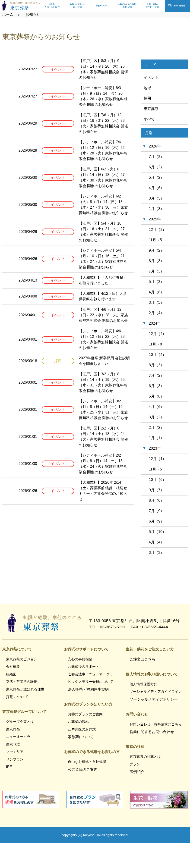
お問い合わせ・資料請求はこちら (156, 724)
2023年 (155, 448)
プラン (135, 764)
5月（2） (156, 177)
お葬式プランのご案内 (85, 714)
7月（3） (156, 271)
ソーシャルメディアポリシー (154, 699)
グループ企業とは (20, 722)
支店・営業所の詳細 (21, 681)
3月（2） (156, 417)
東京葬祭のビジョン (21, 659)
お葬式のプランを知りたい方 (77, 5)
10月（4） (157, 355)
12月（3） (157, 230)
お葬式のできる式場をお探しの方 (127, 5)
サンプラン (14, 759)
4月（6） (156, 188)
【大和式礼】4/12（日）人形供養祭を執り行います (103, 296)
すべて (149, 119)
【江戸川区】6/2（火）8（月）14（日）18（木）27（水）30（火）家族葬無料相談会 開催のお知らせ (103, 177)
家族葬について (102, 6)
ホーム (7, 14)
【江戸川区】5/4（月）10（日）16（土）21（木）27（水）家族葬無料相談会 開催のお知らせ (103, 231)
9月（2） (156, 250)
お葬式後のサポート (83, 666)
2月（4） (156, 313)
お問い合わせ (179, 6)
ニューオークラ (18, 737)
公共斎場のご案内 (83, 769)
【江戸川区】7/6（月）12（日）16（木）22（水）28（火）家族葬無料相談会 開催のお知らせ (103, 123)
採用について (17, 697)
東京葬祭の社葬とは (145, 756)
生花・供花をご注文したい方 (152, 5)
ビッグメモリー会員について (90, 681)
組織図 (11, 674)
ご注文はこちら (142, 659)
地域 (147, 88)
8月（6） (156, 500)
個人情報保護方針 (143, 684)
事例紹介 (137, 772)
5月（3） (156, 282)
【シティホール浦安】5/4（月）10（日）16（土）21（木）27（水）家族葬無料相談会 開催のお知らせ (103, 258)
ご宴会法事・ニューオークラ (90, 674)
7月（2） (156, 157)
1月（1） (156, 438)
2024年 (155, 323)
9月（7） (156, 490)
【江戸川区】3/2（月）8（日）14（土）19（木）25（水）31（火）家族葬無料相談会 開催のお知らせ (103, 382)
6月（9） (156, 521)
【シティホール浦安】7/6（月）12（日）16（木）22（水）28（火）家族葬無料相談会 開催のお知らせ (103, 150)
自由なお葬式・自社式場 (87, 762)
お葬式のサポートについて (52, 5)
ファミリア (14, 752)
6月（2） (156, 167)
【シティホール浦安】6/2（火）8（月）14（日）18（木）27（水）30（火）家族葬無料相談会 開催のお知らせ (103, 204)
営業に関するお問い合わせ (152, 732)
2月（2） (156, 427)
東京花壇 (13, 744)
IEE (9, 767)
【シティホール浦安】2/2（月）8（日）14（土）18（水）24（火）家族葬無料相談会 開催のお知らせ (103, 463)
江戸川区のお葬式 (82, 729)
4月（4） (156, 542)
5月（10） (157, 532)
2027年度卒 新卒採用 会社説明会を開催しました (104, 361)
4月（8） (156, 292)
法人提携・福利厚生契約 (88, 689)
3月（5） (156, 302)
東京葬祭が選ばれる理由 (25, 689)
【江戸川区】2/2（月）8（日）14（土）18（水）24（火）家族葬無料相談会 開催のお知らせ (103, 436)
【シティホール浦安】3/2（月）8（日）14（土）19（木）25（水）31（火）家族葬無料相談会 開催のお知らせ (103, 409)
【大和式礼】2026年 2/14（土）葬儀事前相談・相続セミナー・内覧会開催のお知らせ (103, 490)
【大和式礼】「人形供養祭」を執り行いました (103, 280)
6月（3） (156, 386)
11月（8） (157, 344)
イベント (151, 77)
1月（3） (156, 209)
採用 (147, 98)
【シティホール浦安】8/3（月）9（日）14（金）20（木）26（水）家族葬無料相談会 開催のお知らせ (103, 96)
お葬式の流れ (78, 722)
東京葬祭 (151, 109)
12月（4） (157, 334)
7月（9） (156, 511)
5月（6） (156, 396)
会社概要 (13, 666)
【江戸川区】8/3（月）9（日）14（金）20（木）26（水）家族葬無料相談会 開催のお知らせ (103, 69)
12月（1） (157, 459)
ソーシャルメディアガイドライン (156, 691)
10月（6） (157, 480)
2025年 (155, 219)
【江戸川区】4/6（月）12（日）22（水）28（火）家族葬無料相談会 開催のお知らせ (103, 315)
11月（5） (157, 240)
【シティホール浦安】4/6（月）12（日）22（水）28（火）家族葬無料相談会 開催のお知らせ (103, 339)
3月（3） (156, 198)
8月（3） (156, 261)
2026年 (155, 146)
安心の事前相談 (80, 659)
